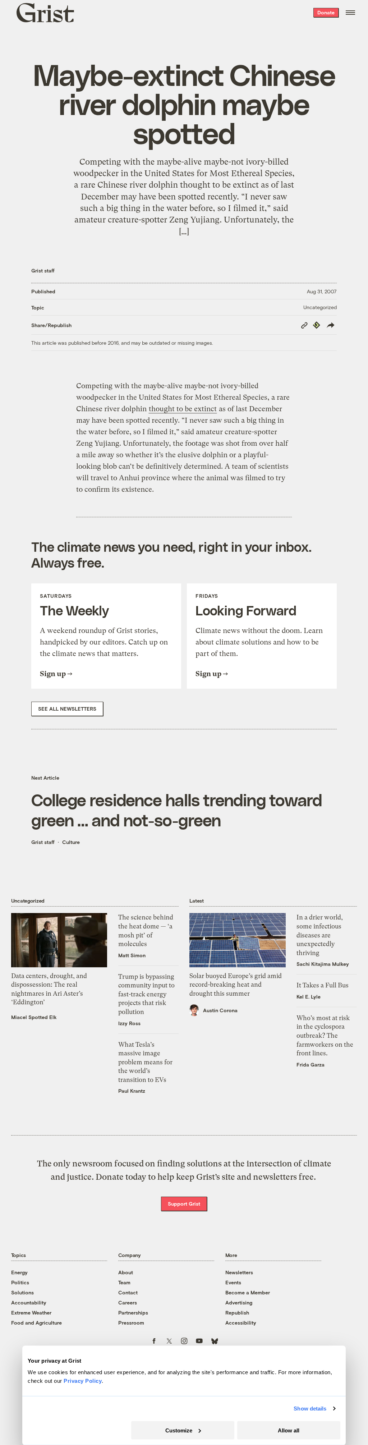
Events (233, 1282)
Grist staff (43, 270)
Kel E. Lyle (308, 997)
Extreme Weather (31, 1312)
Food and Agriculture (36, 1323)
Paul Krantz (131, 1091)
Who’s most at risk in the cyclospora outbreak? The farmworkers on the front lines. (324, 1035)
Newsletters (239, 1272)
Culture (71, 842)
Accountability (28, 1302)
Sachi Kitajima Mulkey (322, 964)
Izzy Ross (129, 1023)
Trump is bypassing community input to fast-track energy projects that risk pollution (146, 994)
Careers (127, 1302)
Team (124, 1282)
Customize (178, 1430)
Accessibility (240, 1323)
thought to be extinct (183, 409)
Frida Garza (310, 1064)
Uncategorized (320, 307)
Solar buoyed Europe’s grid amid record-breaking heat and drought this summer (235, 984)
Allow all (288, 1430)
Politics (20, 1282)
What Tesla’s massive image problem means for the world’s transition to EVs (145, 1062)
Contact (128, 1292)
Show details (310, 1408)
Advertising (238, 1302)
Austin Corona (220, 1010)
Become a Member (247, 1292)
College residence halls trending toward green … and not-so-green (176, 809)
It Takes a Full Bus (322, 985)
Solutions (22, 1292)
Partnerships (133, 1312)
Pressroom (131, 1323)
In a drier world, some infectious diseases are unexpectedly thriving (319, 935)
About (125, 1272)
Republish (237, 1312)
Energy (19, 1272)
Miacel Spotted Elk (34, 1017)
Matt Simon (132, 955)
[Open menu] (350, 13)
